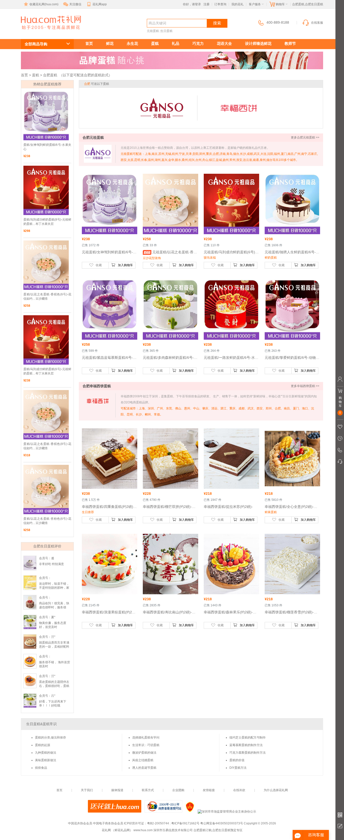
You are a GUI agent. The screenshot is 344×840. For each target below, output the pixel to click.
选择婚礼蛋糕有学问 (145, 737)
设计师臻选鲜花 (258, 43)
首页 (89, 43)
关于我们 (87, 790)
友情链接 (209, 790)
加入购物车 (125, 265)
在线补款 (239, 790)
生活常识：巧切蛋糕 (145, 745)
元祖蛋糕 (153, 31)
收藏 (99, 265)
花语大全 (224, 43)
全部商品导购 (36, 44)
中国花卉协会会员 (80, 823)
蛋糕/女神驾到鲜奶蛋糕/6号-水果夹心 (47, 147)
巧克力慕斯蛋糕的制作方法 (247, 752)
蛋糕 (155, 43)
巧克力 (198, 43)
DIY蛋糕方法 (238, 767)
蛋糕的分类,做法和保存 (50, 737)
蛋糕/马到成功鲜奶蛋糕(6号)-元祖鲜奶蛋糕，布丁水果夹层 (47, 371)
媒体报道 (117, 790)
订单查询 (220, 4)
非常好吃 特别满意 (51, 564)
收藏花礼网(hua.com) (43, 4)
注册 (206, 4)
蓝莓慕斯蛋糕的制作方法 (246, 745)
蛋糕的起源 (42, 745)
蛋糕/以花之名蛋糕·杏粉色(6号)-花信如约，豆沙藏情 (47, 521)
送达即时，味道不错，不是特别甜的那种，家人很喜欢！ (54, 587)
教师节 (290, 43)
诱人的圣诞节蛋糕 (144, 767)
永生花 (132, 43)
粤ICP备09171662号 (185, 823)
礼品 (175, 43)
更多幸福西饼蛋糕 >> (305, 386)
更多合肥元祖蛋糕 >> (305, 137)
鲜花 (110, 43)
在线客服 (317, 22)
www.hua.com (143, 830)
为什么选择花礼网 (276, 790)
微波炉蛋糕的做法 (144, 752)
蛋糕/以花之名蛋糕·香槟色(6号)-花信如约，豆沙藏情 (47, 296)
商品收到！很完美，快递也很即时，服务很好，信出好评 (54, 607)
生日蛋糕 (166, 31)
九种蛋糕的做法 (45, 752)
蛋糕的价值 (237, 760)
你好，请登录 (192, 4)
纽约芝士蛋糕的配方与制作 (247, 737)
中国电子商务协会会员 (108, 823)
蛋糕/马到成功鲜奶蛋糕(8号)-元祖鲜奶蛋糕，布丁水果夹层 (47, 222)
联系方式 (148, 790)
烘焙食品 (41, 767)
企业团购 (178, 790)
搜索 (217, 23)
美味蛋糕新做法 (45, 760)
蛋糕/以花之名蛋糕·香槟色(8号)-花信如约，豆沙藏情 (47, 446)
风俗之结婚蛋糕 (142, 760)
